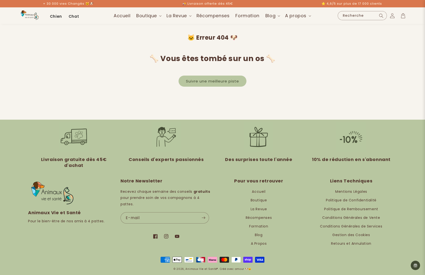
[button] (148, 15)
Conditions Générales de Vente (351, 217)
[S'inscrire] (203, 218)
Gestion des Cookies (351, 234)
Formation (258, 226)
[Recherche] (381, 15)
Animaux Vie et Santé (201, 269)
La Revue (259, 209)
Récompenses (259, 217)
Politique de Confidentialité (351, 200)
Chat (74, 16)
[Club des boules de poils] (415, 265)
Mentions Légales (351, 191)
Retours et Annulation (351, 243)
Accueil (258, 191)
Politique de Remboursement (351, 209)
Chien (56, 16)
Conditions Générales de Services (351, 226)
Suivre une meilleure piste (212, 81)
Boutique (259, 200)
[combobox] (362, 15)
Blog (258, 234)
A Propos (259, 243)
